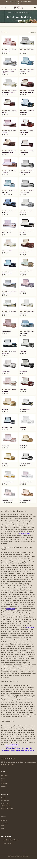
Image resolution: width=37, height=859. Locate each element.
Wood (3, 781)
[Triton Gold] (10, 402)
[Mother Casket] (10, 41)
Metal (2, 778)
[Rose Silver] (10, 163)
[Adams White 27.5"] (10, 243)
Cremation (4, 783)
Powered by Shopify (24, 856)
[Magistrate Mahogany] (10, 143)
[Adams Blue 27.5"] (27, 323)
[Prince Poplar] (27, 243)
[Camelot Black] (27, 363)
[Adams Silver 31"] (27, 183)
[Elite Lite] (10, 103)
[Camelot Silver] (10, 363)
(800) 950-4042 (19, 3)
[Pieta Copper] (27, 263)
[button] (1, 7)
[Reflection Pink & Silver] (27, 474)
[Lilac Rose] (10, 123)
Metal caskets (30, 627)
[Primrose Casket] (10, 223)
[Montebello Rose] (10, 323)
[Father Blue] (10, 183)
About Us (4, 820)
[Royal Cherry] (27, 381)
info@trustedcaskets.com (11, 839)
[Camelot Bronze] (27, 143)
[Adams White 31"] (27, 303)
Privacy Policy (5, 803)
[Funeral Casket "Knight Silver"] (10, 61)
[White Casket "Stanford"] (10, 83)
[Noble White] (27, 420)
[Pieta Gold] (10, 456)
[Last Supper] (10, 303)
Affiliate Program (6, 806)
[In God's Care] (27, 103)
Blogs (2, 825)
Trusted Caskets (16, 856)
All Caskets (4, 775)
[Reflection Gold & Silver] (10, 474)
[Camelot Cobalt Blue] (10, 263)
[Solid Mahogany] (27, 123)
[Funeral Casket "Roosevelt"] (27, 83)
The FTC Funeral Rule (11, 744)
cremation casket (24, 533)
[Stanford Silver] (27, 203)
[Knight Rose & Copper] (27, 492)
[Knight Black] (27, 223)
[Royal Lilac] (27, 283)
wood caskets (10, 609)
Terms (3, 798)
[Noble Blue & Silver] (10, 420)
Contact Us (4, 823)
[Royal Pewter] (27, 343)
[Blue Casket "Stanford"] (27, 61)
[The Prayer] (10, 203)
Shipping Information (7, 808)
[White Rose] (10, 381)
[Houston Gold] (27, 438)
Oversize (3, 786)
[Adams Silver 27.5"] (27, 163)
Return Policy (5, 800)
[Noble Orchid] (10, 438)
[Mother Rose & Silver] (10, 492)
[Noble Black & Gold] (27, 402)
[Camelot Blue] (10, 343)
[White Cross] (27, 41)
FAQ (2, 828)
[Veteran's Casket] (10, 283)
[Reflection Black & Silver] (27, 456)
